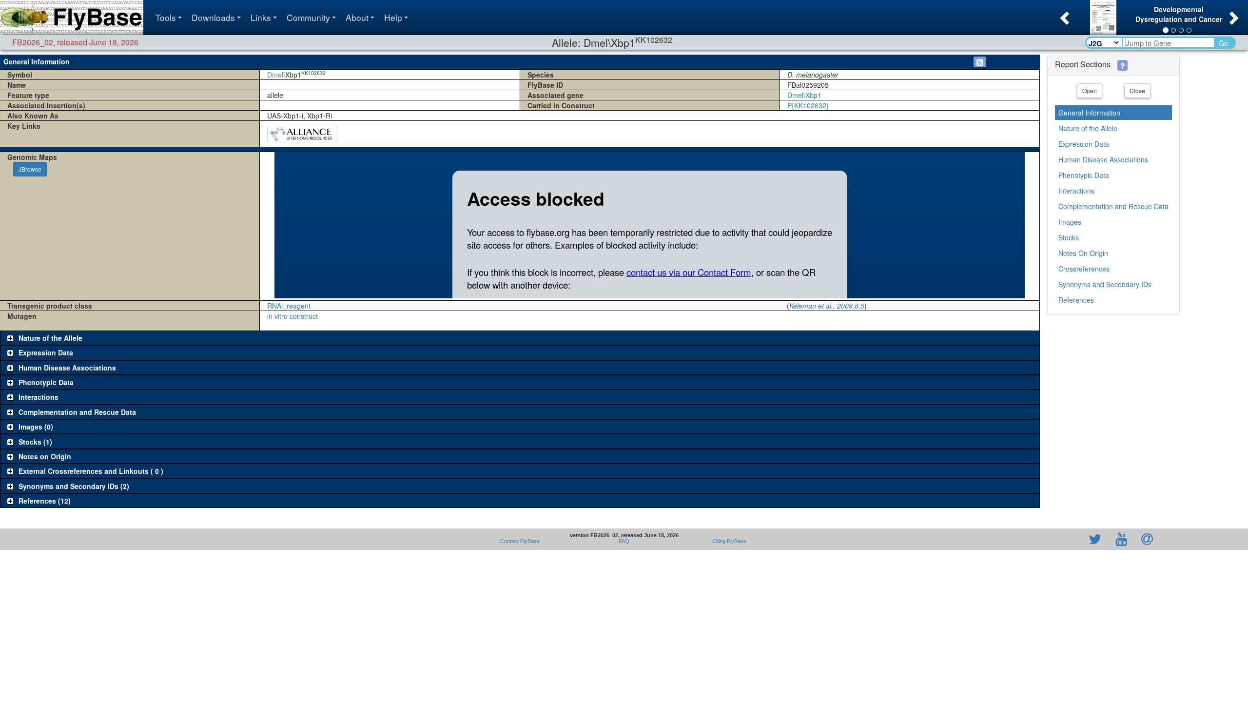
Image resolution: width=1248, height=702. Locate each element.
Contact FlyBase (520, 541)
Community (308, 17)
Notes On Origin (1083, 253)
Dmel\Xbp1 (804, 95)
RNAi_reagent (289, 306)
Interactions (1076, 190)
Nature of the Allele (1087, 128)
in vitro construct (292, 316)
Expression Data (1083, 144)
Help (393, 17)
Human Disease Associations (1103, 159)
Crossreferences (1084, 268)
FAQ (624, 541)
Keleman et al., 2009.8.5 (826, 306)
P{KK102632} (808, 105)
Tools (166, 17)
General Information (1089, 112)
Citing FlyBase (727, 541)
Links (261, 17)
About (357, 17)
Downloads (213, 17)
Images (1069, 222)
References (1076, 300)
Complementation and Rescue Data (1113, 206)
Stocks (1068, 237)
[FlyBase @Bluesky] (1038, 539)
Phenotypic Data (1083, 175)
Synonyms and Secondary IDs (1104, 284)
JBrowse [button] (30, 169)
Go (1223, 43)
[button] (1063, 15)
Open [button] (1089, 90)
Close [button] (1137, 90)
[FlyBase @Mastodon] (1067, 539)
